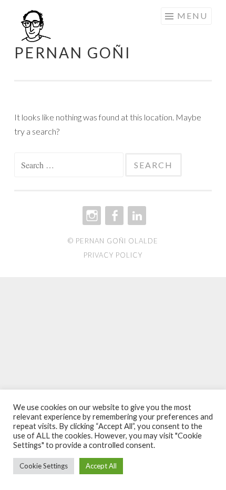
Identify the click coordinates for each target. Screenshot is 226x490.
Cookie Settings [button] (43, 466)
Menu (192, 16)
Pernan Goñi (72, 53)
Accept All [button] (101, 466)
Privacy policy (113, 255)
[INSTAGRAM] (90, 215)
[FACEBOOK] (113, 215)
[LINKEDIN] (136, 215)
